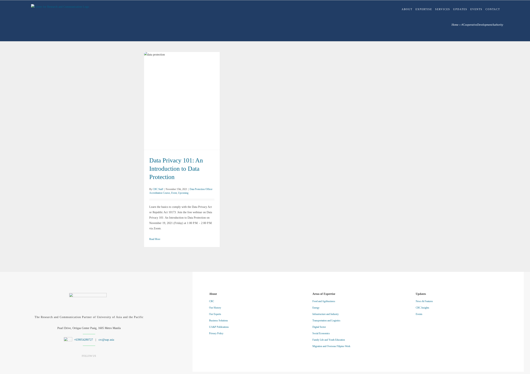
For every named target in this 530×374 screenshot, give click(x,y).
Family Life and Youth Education (328, 339)
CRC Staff (158, 189)
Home (455, 24)
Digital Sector (319, 327)
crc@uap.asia (106, 339)
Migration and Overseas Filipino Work (331, 346)
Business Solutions (218, 320)
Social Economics (321, 333)
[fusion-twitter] (96, 362)
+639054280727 (83, 339)
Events (419, 314)
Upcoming (183, 192)
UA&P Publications (219, 327)
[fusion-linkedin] (81, 362)
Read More (154, 239)
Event (174, 192)
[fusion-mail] (103, 362)
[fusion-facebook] (74, 362)
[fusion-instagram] (88, 362)
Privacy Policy (216, 333)
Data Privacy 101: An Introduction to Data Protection (182, 101)
